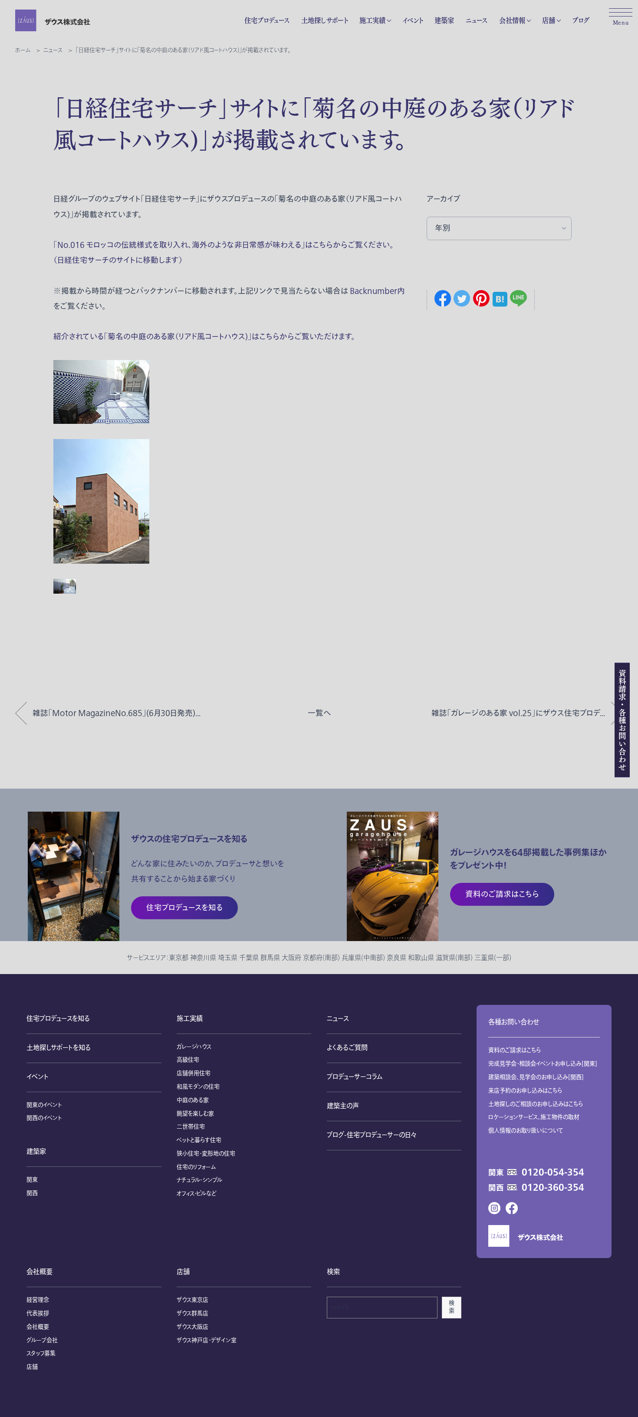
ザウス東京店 (192, 1300)
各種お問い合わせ (513, 1022)
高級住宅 (188, 1060)
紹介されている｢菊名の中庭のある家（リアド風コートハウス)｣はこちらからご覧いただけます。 (204, 337)
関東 (32, 1180)
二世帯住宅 (191, 1127)
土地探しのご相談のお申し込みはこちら (535, 1104)
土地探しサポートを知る (58, 1048)
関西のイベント (44, 1118)
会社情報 (512, 20)
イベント (412, 20)
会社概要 (39, 1272)
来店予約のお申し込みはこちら (525, 1091)
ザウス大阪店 (192, 1327)
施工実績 (372, 20)
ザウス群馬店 (192, 1313)
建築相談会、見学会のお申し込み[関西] (536, 1077)
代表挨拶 (37, 1313)
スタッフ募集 (41, 1353)
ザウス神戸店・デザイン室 (207, 1340)
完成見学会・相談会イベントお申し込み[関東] (542, 1064)
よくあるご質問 (347, 1048)
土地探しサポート (324, 20)
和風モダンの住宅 (198, 1087)
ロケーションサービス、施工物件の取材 (533, 1117)
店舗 (548, 20)
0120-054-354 (553, 1172)
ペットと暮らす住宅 (199, 1140)
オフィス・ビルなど (196, 1193)
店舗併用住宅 (193, 1073)
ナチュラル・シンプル (199, 1180)
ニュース (476, 20)
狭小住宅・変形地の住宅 (206, 1153)
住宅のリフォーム (196, 1167)
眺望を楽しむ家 (195, 1114)
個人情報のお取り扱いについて (525, 1130)
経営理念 (37, 1300)
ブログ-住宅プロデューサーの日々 (371, 1135)
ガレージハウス (194, 1047)
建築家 (444, 20)
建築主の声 (343, 1106)
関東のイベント (44, 1105)
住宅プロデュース (266, 20)
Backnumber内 (377, 291)
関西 (32, 1193)
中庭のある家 (193, 1100)
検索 (451, 1307)
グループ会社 (42, 1340)
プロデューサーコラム (354, 1077)
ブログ (580, 20)
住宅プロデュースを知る (58, 1019)
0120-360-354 (553, 1188)
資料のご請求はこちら (514, 1050)
